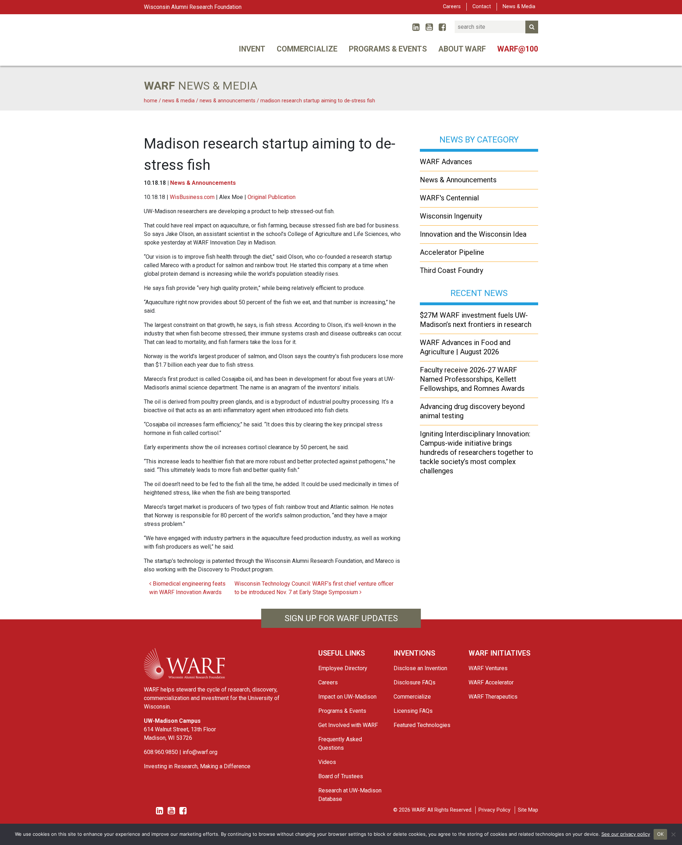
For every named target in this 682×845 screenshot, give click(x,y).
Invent (252, 48)
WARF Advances (446, 161)
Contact (481, 7)
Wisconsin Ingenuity (451, 216)
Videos (327, 762)
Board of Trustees (340, 776)
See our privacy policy (625, 834)
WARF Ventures (488, 668)
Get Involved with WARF (348, 725)
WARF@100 (517, 48)
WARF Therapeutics (493, 696)
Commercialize (307, 48)
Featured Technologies (422, 725)
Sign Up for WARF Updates (341, 618)
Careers (452, 7)
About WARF (462, 48)
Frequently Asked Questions (340, 743)
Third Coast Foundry (451, 270)
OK (660, 834)
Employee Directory (342, 668)
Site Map (528, 810)
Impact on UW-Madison (347, 696)
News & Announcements (203, 182)
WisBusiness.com (192, 197)
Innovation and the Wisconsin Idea (473, 234)
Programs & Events (388, 48)
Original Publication (272, 197)
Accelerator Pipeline (452, 252)
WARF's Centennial (449, 198)
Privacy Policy (494, 810)
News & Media (519, 7)
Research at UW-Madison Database (349, 794)
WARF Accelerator (491, 682)
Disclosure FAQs (414, 682)
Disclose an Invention (420, 668)
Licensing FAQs (413, 710)
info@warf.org (200, 752)
